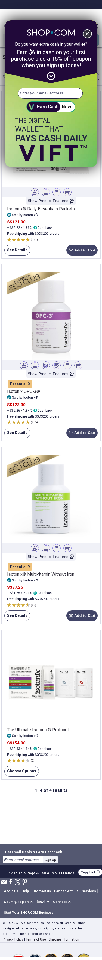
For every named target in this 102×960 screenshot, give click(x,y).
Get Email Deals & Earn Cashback (33, 852)
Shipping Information (63, 939)
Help (25, 891)
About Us (11, 891)
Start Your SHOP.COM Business (29, 913)
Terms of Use (36, 939)
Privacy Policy (13, 939)
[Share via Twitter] (18, 882)
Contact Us (42, 891)
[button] (19, 902)
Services (89, 891)
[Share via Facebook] (11, 882)
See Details (15, 252)
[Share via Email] (4, 883)
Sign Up (50, 860)
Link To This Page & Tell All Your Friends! (40, 872)
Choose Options (20, 773)
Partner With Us (66, 891)
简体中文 (43, 902)
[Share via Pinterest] (25, 882)
